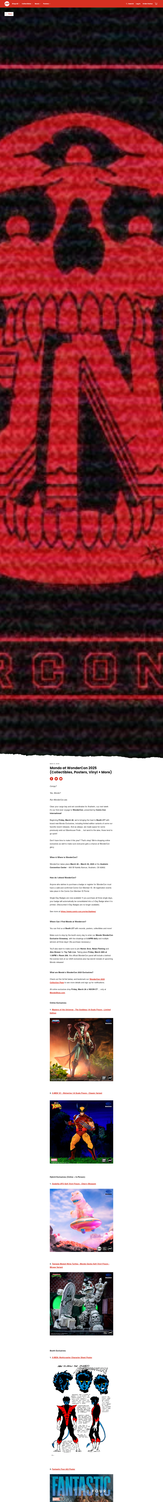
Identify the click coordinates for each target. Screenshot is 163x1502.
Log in (138, 4)
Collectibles (26, 4)
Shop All (15, 4)
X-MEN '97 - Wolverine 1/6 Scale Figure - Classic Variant (77, 1093)
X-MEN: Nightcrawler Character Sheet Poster (72, 1357)
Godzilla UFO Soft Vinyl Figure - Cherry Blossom (74, 1183)
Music (37, 4)
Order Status (148, 4)
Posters (46, 4)
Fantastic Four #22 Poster (63, 1469)
